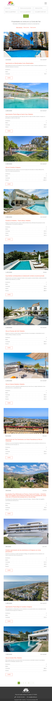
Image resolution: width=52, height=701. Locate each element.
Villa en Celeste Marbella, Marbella (14, 384)
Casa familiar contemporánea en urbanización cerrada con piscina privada (24, 276)
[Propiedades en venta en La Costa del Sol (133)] (33, 683)
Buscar (26, 16)
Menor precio (26, 27)
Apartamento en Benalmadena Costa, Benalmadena (19, 63)
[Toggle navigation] (45, 3)
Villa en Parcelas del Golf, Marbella (15, 331)
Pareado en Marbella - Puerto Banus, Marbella (18, 220)
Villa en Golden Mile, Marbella (13, 658)
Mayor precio (33, 27)
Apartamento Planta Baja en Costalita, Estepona (18, 607)
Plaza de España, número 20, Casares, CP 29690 (26, 694)
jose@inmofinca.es (33, 697)
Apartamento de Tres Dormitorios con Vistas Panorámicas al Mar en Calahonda (23, 440)
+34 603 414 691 (20, 697)
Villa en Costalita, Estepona (12, 167)
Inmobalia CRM (35, 699)
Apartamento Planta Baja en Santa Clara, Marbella (19, 114)
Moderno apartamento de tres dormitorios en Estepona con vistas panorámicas (23, 550)
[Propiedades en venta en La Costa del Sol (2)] (31, 683)
